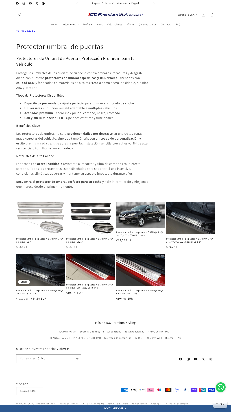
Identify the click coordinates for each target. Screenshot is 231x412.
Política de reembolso (69, 403)
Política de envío (139, 403)
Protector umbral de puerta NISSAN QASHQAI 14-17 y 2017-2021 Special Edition (190, 240)
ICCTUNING (29, 403)
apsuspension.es (134, 331)
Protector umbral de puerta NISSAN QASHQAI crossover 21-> (40, 240)
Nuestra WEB (154, 338)
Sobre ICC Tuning (90, 331)
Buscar (169, 338)
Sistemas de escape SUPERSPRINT (124, 338)
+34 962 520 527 (26, 31)
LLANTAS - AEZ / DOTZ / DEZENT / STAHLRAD (75, 338)
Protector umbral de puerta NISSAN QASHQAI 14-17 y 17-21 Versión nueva (140, 234)
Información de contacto (176, 403)
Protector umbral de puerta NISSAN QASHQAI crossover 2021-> (90, 240)
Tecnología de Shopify (45, 403)
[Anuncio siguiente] (154, 3)
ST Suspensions (112, 331)
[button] (115, 408)
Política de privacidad (93, 403)
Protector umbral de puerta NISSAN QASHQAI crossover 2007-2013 (140, 292)
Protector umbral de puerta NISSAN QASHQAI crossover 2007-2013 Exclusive (90, 286)
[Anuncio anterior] (77, 3)
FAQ (178, 338)
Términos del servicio (118, 403)
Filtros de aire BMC (158, 331)
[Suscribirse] (77, 358)
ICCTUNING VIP (68, 331)
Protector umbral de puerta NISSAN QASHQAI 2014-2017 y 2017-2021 (40, 292)
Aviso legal (156, 403)
